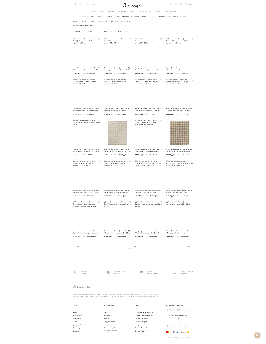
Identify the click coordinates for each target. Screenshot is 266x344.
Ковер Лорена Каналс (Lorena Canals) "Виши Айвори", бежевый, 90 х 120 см (117, 150)
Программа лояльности (143, 325)
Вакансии (107, 318)
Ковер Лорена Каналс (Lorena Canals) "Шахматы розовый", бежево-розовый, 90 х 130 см (179, 69)
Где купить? (77, 325)
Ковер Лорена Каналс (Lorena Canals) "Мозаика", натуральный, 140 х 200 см (117, 232)
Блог (132, 11)
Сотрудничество (109, 322)
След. (188, 246)
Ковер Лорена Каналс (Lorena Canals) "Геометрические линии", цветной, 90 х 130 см (117, 69)
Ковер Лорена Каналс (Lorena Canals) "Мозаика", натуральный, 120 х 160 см (148, 232)
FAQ (105, 312)
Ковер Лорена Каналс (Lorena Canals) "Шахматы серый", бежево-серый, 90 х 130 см (86, 69)
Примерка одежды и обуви (144, 315)
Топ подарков (122, 11)
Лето (169, 16)
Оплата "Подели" (141, 331)
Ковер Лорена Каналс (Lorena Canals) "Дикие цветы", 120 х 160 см (179, 232)
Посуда (137, 16)
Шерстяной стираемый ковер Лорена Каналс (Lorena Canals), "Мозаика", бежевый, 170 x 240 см (85, 232)
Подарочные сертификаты (144, 312)
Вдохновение (77, 315)
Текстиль (146, 16)
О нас (93, 11)
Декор (93, 16)
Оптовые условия (79, 328)
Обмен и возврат (141, 322)
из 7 (135, 246)
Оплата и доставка (144, 11)
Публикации (77, 318)
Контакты (158, 11)
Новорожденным (158, 16)
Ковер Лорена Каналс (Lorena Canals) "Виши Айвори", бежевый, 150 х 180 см (86, 150)
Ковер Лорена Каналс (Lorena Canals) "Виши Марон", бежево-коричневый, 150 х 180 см (148, 150)
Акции (75, 312)
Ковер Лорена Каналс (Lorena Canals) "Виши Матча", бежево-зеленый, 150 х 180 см (86, 191)
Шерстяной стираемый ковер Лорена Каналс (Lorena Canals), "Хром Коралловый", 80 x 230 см (179, 191)
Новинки (85, 16)
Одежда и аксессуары (123, 16)
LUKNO (101, 11)
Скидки (183, 16)
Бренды (111, 11)
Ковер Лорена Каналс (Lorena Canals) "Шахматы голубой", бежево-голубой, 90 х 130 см (86, 110)
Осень (175, 16)
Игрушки (109, 16)
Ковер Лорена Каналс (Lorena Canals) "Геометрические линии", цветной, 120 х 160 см (117, 110)
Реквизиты (107, 315)
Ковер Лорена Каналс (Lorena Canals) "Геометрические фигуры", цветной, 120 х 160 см (179, 110)
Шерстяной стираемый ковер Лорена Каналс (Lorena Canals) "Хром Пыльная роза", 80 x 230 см (148, 191)
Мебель (100, 16)
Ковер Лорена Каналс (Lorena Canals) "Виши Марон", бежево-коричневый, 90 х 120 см (179, 150)
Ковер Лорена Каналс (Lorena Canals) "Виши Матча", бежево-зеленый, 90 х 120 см (117, 191)
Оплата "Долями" (141, 328)
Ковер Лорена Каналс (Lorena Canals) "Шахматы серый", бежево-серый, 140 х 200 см (148, 69)
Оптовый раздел (170, 11)
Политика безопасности (112, 325)
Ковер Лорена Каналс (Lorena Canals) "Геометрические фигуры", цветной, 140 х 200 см (148, 110)
